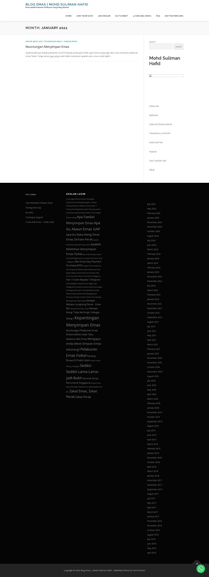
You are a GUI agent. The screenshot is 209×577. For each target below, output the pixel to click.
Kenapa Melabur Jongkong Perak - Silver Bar (83, 304)
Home (69, 16)
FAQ (158, 16)
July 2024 (151, 240)
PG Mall (92, 361)
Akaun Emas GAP (34, 41)
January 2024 (153, 258)
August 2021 (153, 321)
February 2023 (153, 267)
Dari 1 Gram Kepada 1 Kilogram (83, 279)
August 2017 (153, 493)
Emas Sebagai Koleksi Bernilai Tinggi (79, 284)
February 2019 (153, 448)
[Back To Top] (197, 564)
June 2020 (151, 385)
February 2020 (153, 403)
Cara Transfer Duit (157, 160)
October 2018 (153, 462)
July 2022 (151, 285)
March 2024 (152, 249)
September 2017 (154, 489)
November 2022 (154, 281)
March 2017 (152, 512)
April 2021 (151, 340)
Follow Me (154, 106)
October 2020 (153, 367)
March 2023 (152, 263)
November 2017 (154, 484)
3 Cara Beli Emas (142, 16)
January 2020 (153, 407)
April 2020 (151, 394)
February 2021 (153, 349)
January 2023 (153, 272)
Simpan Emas (70, 41)
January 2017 (153, 516)
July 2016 (151, 539)
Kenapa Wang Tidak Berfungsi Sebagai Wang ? (83, 313)
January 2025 (153, 217)
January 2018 (153, 475)
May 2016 (151, 548)
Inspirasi (153, 151)
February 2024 (153, 254)
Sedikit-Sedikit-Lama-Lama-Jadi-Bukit (82, 371)
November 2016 (154, 525)
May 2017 (151, 503)
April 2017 (151, 507)
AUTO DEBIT (121, 16)
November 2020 (154, 362)
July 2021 (151, 326)
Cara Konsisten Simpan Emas (39, 202)
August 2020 (153, 376)
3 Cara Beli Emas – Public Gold (40, 222)
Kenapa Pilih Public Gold (80, 309)
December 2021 (154, 303)
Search (152, 41)
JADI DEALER (104, 16)
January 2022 (153, 299)
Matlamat (153, 115)
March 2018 (152, 471)
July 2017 (151, 498)
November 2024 (154, 226)
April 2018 (151, 466)
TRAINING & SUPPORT (160, 133)
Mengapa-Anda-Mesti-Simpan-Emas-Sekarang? (84, 344)
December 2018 (154, 457)
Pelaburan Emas (53, 41)
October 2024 (153, 231)
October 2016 (153, 530)
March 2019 (152, 444)
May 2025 (151, 208)
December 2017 (154, 480)
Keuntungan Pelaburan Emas (82, 330)
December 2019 (154, 412)
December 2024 (154, 222)
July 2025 (151, 204)
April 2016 (151, 552)
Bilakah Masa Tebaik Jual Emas (89, 269)
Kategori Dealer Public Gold (84, 297)
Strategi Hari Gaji (33, 207)
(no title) (29, 212)
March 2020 (152, 398)
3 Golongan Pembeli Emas (75, 199)
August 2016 (153, 534)
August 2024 (153, 235)
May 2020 (151, 389)
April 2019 (151, 439)
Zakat (151, 169)
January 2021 (153, 353)
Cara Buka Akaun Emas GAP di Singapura (86, 276)
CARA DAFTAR (156, 142)
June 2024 (151, 245)
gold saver (78, 290)
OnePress (118, 570)
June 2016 (151, 543)
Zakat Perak (83, 397)
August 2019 (153, 426)
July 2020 (151, 380)
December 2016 (154, 521)
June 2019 (151, 435)
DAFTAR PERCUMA (174, 16)
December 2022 (154, 276)
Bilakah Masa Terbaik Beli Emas (77, 273)
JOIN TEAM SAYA (84, 16)
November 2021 (154, 308)
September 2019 (154, 421)
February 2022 (153, 294)
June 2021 (151, 331)
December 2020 (154, 358)
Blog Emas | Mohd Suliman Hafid (57, 4)
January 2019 (153, 453)
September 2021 (154, 317)
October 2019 (153, 417)
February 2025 (153, 213)
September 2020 (154, 371)
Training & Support (34, 217)
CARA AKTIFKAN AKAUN (160, 124)
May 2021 (151, 335)
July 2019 (151, 430)
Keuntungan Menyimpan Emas (47, 46)
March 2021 (152, 344)
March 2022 (152, 290)
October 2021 (153, 312)
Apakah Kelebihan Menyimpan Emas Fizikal (83, 249)
